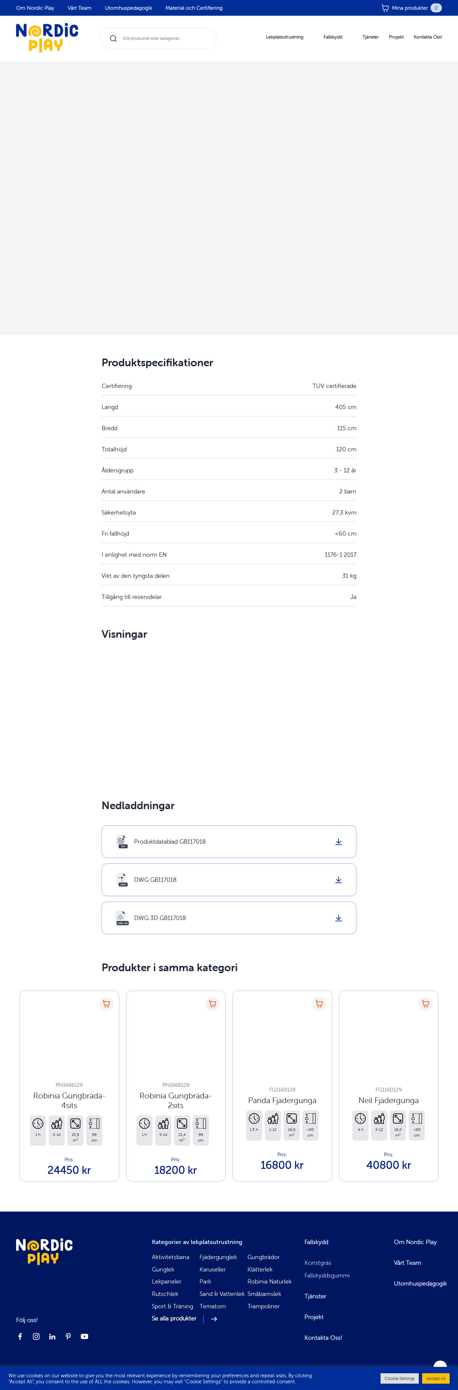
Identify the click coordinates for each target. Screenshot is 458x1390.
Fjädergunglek (218, 1257)
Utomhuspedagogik (128, 7)
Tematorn (212, 1306)
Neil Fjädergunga (388, 1100)
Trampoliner (263, 1306)
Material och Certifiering (194, 7)
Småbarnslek (264, 1294)
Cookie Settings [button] (400, 1378)
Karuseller (212, 1269)
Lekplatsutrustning (284, 37)
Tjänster (370, 37)
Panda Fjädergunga (282, 1100)
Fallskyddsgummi (327, 1275)
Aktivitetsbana (170, 1257)
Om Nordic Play (35, 7)
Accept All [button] (436, 1378)
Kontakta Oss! (428, 37)
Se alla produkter (174, 1318)
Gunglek (163, 1269)
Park (205, 1281)
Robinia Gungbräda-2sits (175, 1100)
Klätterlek (260, 1269)
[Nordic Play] (47, 38)
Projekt (396, 37)
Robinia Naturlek (269, 1281)
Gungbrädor (263, 1257)
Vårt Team (80, 7)
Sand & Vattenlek (222, 1294)
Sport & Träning (172, 1306)
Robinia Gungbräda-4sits (69, 1100)
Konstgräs (317, 1262)
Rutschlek (165, 1294)
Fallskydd (333, 37)
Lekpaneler (166, 1281)
